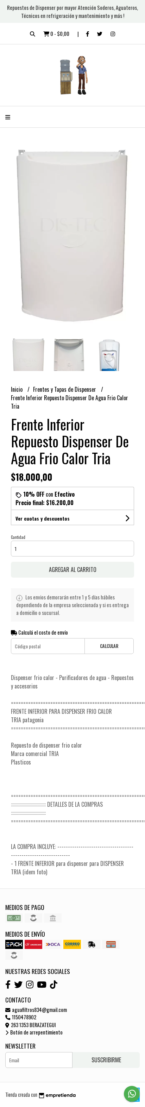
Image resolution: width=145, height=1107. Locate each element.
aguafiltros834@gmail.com (39, 1009)
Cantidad (18, 537)
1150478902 (23, 1017)
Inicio (17, 389)
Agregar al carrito (72, 569)
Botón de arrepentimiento (36, 1032)
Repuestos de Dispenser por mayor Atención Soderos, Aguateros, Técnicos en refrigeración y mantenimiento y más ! (72, 11)
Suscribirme (106, 1060)
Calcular (109, 646)
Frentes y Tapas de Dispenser (65, 389)
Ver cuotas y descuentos (42, 518)
